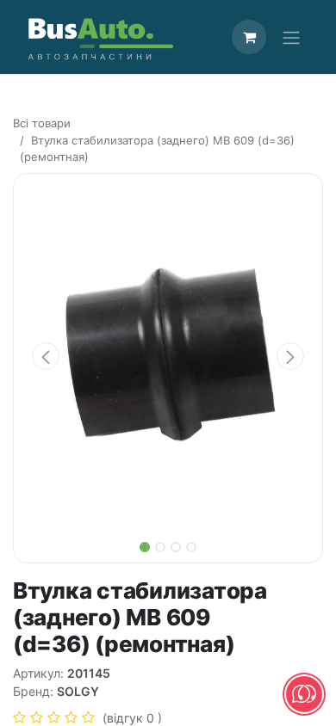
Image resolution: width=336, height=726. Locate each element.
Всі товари (42, 123)
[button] (45, 356)
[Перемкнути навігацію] (291, 37)
